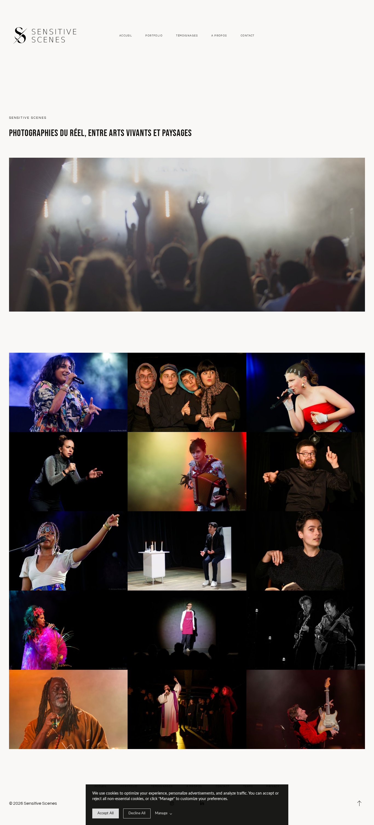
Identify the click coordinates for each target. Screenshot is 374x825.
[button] (359, 803)
